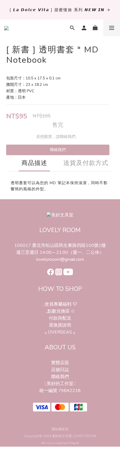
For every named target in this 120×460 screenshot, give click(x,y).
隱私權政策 (60, 429)
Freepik (73, 443)
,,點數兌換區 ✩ (60, 311)
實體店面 (60, 363)
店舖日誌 (60, 370)
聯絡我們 (58, 149)
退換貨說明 (60, 325)
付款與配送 (60, 318)
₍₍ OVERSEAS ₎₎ (60, 332)
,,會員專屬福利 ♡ (60, 304)
